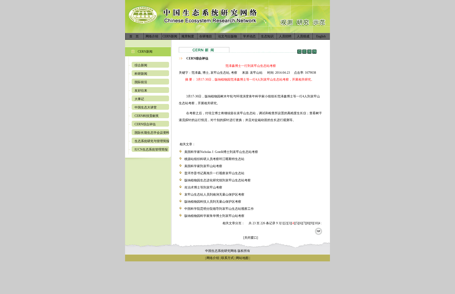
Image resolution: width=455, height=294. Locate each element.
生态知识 (267, 36)
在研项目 (205, 36)
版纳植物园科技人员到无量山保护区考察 (212, 201)
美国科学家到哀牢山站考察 (203, 166)
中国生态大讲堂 (146, 107)
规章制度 (187, 36)
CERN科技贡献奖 (147, 116)
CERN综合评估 (145, 124)
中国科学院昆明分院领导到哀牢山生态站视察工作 (219, 209)
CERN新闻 (169, 36)
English (321, 36)
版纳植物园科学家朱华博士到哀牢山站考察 (214, 216)
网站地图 (242, 258)
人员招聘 (285, 36)
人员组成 (303, 36)
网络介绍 (152, 36)
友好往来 (141, 90)
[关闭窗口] (250, 238)
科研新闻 (141, 74)
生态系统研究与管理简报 (152, 141)
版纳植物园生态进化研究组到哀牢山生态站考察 (217, 180)
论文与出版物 (227, 36)
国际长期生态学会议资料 (152, 132)
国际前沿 (141, 82)
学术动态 (249, 36)
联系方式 (227, 258)
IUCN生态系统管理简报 (151, 149)
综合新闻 (141, 65)
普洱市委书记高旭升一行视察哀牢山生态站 (214, 173)
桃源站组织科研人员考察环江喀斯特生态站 (214, 159)
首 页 (134, 36)
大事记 (139, 99)
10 (316, 223)
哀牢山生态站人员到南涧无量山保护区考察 (214, 194)
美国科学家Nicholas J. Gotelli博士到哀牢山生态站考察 (221, 152)
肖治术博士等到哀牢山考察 (203, 187)
